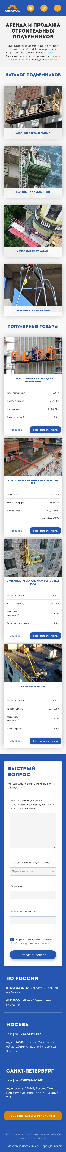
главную (53, 59)
